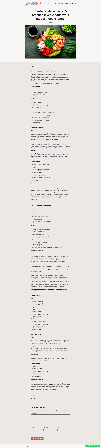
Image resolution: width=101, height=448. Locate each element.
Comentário (34, 413)
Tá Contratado (33, 446)
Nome (32, 427)
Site (58, 427)
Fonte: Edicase (34, 398)
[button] (92, 446)
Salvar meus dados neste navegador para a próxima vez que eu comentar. (48, 433)
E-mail (46, 427)
